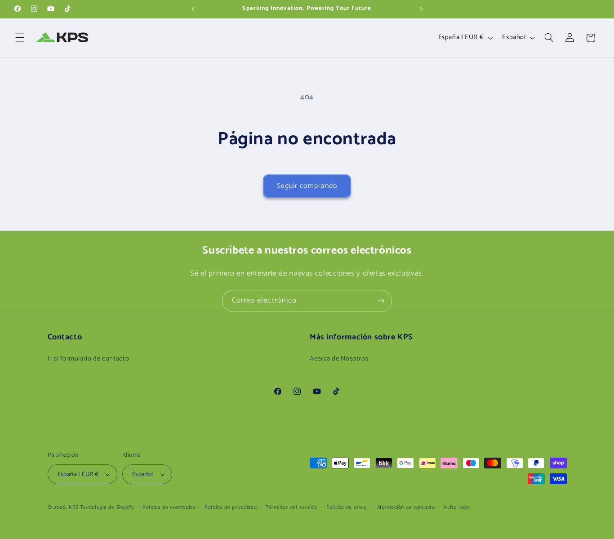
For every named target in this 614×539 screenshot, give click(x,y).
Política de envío (346, 507)
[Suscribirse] (381, 301)
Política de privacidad (231, 507)
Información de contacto (405, 507)
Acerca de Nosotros (339, 359)
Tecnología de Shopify (106, 507)
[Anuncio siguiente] (421, 9)
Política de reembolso (169, 507)
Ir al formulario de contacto (88, 359)
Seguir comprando (307, 186)
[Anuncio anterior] (193, 9)
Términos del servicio (291, 507)
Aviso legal (457, 507)
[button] (19, 37)
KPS (73, 507)
